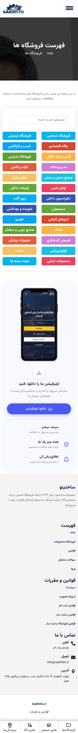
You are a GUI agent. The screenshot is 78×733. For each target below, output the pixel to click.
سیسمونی (59, 209)
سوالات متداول (66, 560)
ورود (72, 569)
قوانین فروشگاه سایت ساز (60, 624)
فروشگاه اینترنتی (19, 136)
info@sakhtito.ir (58, 662)
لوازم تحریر (58, 188)
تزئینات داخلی (19, 188)
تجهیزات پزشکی (19, 240)
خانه (50, 53)
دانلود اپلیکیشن (36, 408)
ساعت (19, 251)
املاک (59, 230)
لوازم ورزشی (58, 251)
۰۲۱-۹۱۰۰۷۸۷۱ (61, 648)
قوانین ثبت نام (67, 605)
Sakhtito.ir (39, 704)
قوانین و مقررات (39, 712)
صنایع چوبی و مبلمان (19, 230)
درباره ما (70, 587)
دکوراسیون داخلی (58, 198)
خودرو (19, 219)
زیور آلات (19, 198)
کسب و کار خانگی (59, 157)
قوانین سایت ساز (65, 615)
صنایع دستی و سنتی (58, 177)
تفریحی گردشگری (58, 240)
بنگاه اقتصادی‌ (58, 146)
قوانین (71, 551)
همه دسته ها (19, 261)
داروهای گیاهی (58, 219)
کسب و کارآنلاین (19, 146)
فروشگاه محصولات (64, 542)
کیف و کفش (19, 167)
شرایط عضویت (67, 597)
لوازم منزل (19, 177)
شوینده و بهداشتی (19, 209)
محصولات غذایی (58, 261)
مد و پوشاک (58, 167)
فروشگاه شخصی (58, 136)
